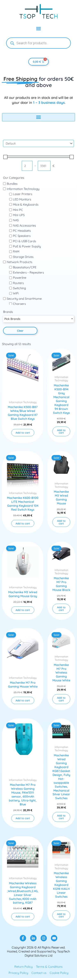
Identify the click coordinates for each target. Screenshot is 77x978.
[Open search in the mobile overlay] (38, 43)
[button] (39, 29)
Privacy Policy (18, 973)
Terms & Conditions (49, 967)
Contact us (38, 973)
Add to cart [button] (23, 432)
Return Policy (23, 967)
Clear (20, 330)
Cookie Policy (59, 973)
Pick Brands (12, 319)
